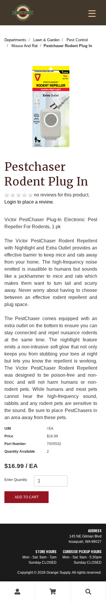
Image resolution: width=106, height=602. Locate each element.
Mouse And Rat (24, 46)
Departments (15, 40)
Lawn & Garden (46, 40)
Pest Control (77, 40)
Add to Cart (27, 497)
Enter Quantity (15, 480)
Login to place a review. (29, 201)
